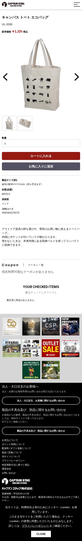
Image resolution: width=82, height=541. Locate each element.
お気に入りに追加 (41, 166)
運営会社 (6, 468)
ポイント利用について (13, 444)
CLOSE (41, 533)
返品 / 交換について (12, 452)
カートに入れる (41, 155)
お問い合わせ (9, 473)
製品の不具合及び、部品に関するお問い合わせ (41, 430)
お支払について (10, 440)
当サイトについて (11, 456)
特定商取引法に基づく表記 (15, 464)
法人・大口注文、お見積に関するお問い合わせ (41, 400)
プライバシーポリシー (13, 460)
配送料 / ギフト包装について (16, 448)
